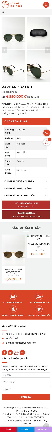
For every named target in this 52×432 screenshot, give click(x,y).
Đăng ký (26, 397)
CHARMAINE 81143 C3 (39, 246)
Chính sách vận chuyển (19, 181)
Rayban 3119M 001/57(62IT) (13, 271)
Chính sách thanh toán (19, 195)
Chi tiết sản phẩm (15, 121)
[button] (4, 50)
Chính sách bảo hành (18, 188)
